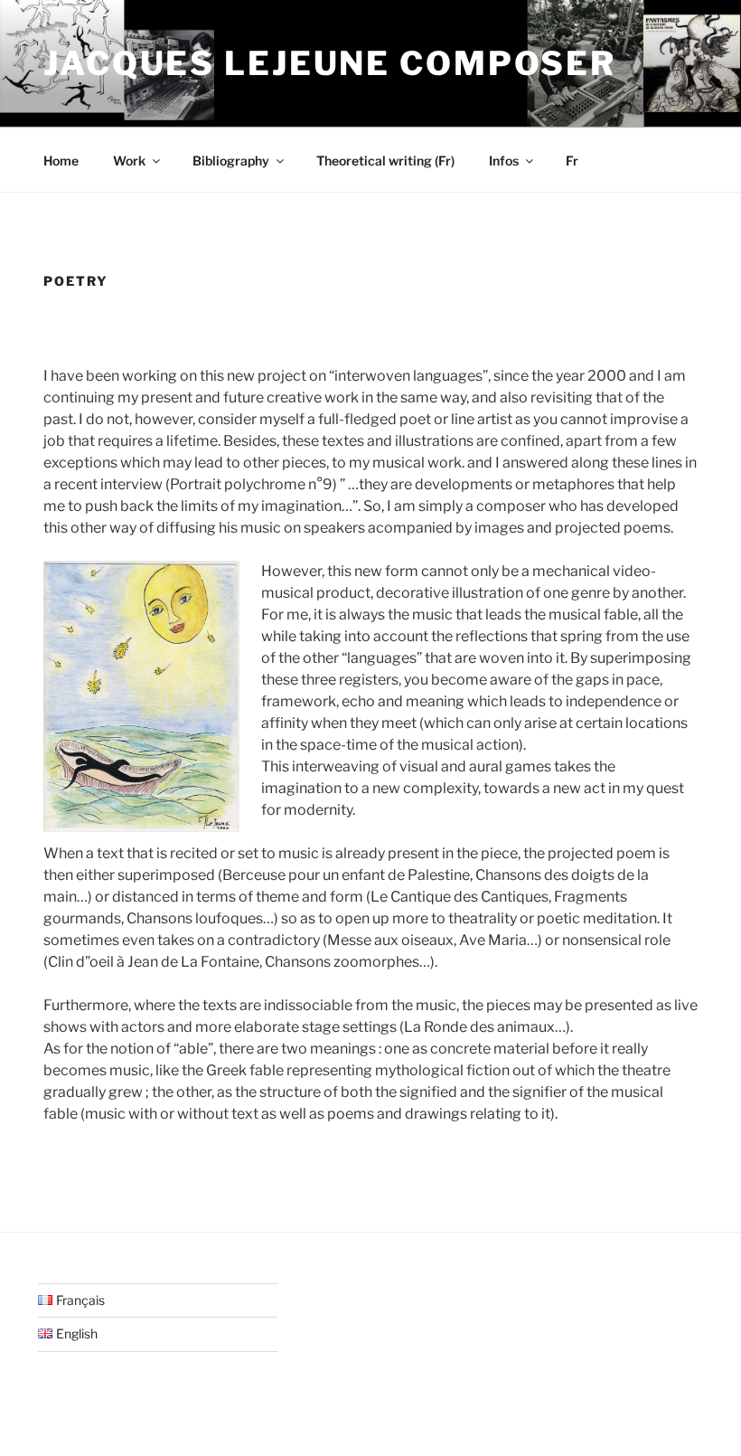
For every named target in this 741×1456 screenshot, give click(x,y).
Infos (504, 160)
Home (61, 160)
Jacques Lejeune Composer (329, 63)
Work (129, 160)
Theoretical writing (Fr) (385, 160)
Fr (572, 160)
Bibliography (230, 160)
